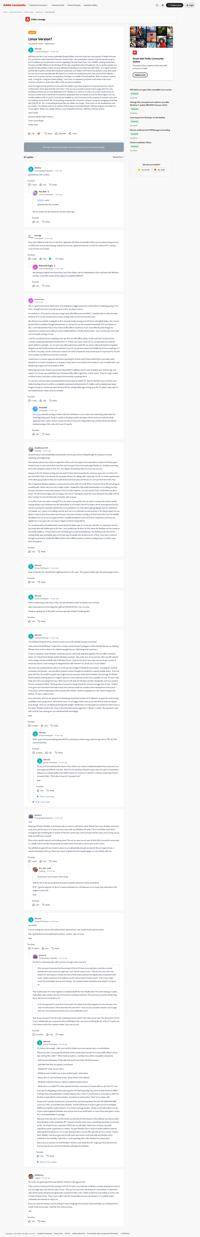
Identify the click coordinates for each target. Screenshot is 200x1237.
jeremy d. (38, 815)
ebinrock (38, 48)
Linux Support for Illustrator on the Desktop (147, 117)
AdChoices (126, 1233)
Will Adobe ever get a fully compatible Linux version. (151, 89)
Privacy (67, 1233)
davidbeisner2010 (41, 448)
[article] (74, 176)
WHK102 (38, 168)
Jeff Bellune (39, 1175)
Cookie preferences (78, 1233)
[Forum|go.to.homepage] (14, 5)
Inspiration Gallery (90, 5)
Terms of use (58, 1233)
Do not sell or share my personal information (102, 1233)
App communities (16, 12)
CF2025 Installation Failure (140, 142)
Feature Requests (74, 5)
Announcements (58, 5)
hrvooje (38, 235)
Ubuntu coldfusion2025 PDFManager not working (150, 130)
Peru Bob (42, 191)
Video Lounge (28, 12)
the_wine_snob (45, 868)
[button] (174, 5)
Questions (39, 12)
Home (5, 12)
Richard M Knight (46, 265)
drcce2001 (43, 407)
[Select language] (163, 5)
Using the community (44, 1233)
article (38, 414)
